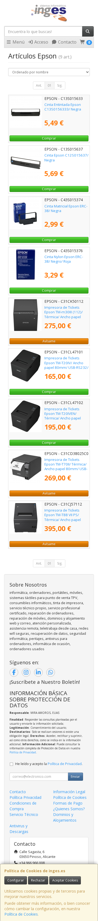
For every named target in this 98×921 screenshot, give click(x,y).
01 (49, 85)
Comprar (49, 138)
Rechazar (38, 880)
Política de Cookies (21, 914)
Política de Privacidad (23, 752)
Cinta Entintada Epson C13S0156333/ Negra (62, 107)
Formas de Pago (67, 803)
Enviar (75, 776)
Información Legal (69, 791)
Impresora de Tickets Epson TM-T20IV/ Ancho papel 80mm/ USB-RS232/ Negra (66, 365)
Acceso (40, 42)
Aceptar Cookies (65, 880)
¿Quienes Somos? (69, 808)
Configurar (15, 880)
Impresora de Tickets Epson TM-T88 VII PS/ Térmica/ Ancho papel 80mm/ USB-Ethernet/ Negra (62, 519)
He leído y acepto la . (48, 763)
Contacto (66, 42)
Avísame (49, 341)
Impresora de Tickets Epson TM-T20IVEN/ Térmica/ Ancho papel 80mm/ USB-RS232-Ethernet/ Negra (62, 418)
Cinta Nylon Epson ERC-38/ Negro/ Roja (63, 259)
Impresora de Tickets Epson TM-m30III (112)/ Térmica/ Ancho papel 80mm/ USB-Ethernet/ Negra (63, 316)
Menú (17, 42)
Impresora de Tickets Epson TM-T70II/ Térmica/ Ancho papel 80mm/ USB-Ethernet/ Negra (65, 466)
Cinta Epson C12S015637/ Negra (66, 157)
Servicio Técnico (24, 814)
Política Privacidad (25, 797)
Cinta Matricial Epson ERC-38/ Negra (65, 208)
